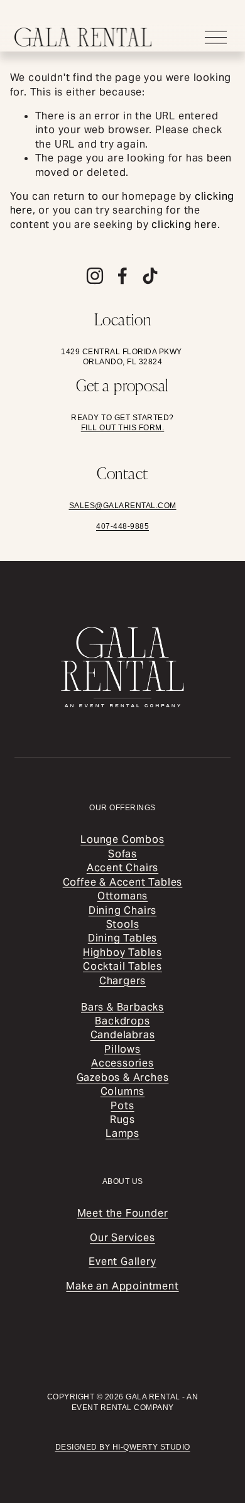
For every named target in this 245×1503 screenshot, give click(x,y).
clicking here (184, 224)
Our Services (122, 1237)
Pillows (122, 1049)
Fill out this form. (123, 427)
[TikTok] (150, 276)
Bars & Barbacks (122, 1007)
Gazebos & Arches (123, 1077)
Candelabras (122, 1034)
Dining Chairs (122, 910)
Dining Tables (122, 938)
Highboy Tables (122, 952)
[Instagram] (95, 276)
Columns (123, 1091)
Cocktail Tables (122, 966)
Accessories (122, 1063)
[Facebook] (122, 276)
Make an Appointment (122, 1286)
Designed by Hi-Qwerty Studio (122, 1447)
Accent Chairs (122, 867)
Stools (122, 924)
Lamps (122, 1133)
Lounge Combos (122, 839)
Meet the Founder (122, 1213)
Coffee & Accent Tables (123, 882)
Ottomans (122, 896)
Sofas (122, 853)
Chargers (122, 980)
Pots (122, 1105)
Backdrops (122, 1021)
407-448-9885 (122, 526)
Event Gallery (122, 1261)
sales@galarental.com (123, 505)
